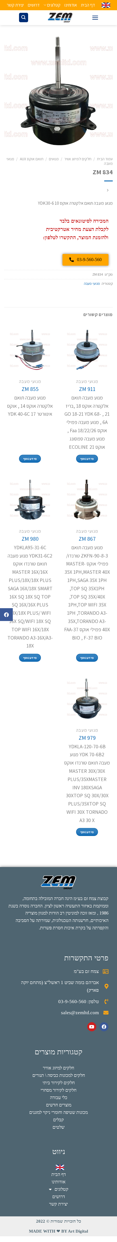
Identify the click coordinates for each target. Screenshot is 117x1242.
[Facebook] (103, 1026)
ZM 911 (87, 389)
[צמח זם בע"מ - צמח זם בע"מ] (60, 17)
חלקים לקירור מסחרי (58, 1090)
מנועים (54, 158)
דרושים (33, 5)
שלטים (58, 1127)
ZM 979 (87, 737)
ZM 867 (87, 538)
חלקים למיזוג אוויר (77, 158)
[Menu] (95, 17)
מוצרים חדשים (58, 1104)
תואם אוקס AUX (31, 158)
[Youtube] (91, 1026)
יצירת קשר (15, 5)
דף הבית (88, 5)
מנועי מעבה (92, 283)
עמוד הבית (105, 158)
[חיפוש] (23, 17)
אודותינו (70, 5)
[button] (6, 614)
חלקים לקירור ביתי (59, 1082)
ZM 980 (30, 538)
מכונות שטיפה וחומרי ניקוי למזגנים (58, 1112)
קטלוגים (53, 5)
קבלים (58, 1119)
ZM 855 (30, 389)
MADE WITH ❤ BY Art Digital (58, 1231)
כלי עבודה (58, 1097)
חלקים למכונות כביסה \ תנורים (58, 1075)
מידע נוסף (87, 459)
